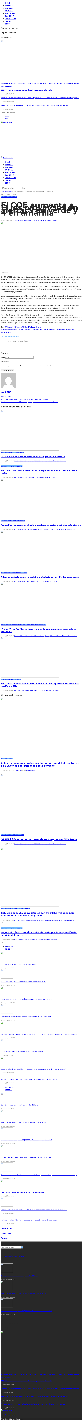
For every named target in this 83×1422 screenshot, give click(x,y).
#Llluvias (33, 220)
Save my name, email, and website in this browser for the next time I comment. (30, 366)
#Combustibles (24, 920)
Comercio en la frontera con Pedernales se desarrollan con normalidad (26, 1016)
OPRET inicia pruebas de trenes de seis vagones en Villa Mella (26, 90)
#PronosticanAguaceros (39, 529)
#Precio (41, 920)
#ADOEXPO (23, 581)
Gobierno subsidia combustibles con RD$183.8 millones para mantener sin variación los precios (40, 98)
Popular (9, 946)
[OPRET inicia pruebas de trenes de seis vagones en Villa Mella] (30, 450)
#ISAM (25, 690)
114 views (17, 529)
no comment (19, 220)
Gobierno (26, 908)
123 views (17, 461)
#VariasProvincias (51, 529)
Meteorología (6, 197)
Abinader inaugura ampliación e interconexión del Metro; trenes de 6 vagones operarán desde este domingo (40, 764)
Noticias (9, 8)
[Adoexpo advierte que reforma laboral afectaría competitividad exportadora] (30, 570)
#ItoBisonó (32, 920)
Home (7, 3)
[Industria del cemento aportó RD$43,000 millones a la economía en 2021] (7, 995)
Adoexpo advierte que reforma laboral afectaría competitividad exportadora (40, 577)
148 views (17, 477)
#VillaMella (36, 477)
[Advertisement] (41, 140)
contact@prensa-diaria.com (15, 1256)
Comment (4, 353)
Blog (7, 24)
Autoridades (5, 452)
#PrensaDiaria (47, 220)
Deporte (9, 6)
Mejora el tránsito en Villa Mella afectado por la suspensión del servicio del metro (34, 106)
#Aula (21, 690)
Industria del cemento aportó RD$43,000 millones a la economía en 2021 (26, 999)
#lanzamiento (30, 636)
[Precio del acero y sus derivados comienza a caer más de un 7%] (7, 978)
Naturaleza (15, 520)
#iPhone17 (23, 636)
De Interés (4, 572)
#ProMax (37, 636)
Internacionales (34, 624)
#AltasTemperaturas (26, 529)
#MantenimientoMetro (26, 461)
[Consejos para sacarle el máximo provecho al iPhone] (7, 960)
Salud (7, 21)
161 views (17, 690)
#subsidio (46, 920)
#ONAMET (39, 220)
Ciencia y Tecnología (8, 624)
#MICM (32, 690)
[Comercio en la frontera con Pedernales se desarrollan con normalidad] (7, 1013)
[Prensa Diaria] (7, 122)
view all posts (6, 397)
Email (3, 362)
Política (9, 11)
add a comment (6, 332)
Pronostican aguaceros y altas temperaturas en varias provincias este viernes (41, 525)
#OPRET (35, 461)
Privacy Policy (10, 1415)
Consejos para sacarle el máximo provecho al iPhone (19, 964)
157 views (17, 636)
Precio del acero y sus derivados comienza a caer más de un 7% (23, 982)
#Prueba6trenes (43, 461)
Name (3, 357)
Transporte (20, 452)
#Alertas (25, 220)
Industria (18, 572)
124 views (18, 770)
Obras (11, 758)
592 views (54, 220)
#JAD (28, 690)
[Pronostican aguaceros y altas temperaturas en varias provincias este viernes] (30, 518)
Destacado (5, 466)
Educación (10, 13)
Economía (9, 16)
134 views (17, 581)
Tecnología (10, 19)
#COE (29, 220)
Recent (8, 949)
